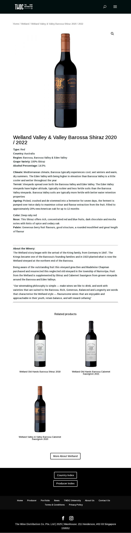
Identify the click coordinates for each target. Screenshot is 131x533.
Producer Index (65, 483)
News (57, 500)
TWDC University (72, 500)
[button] (112, 34)
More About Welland (65, 456)
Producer (32, 500)
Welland (25, 24)
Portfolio (45, 500)
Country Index (65, 475)
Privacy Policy (76, 505)
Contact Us (104, 500)
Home (16, 24)
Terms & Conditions (55, 505)
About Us (89, 500)
